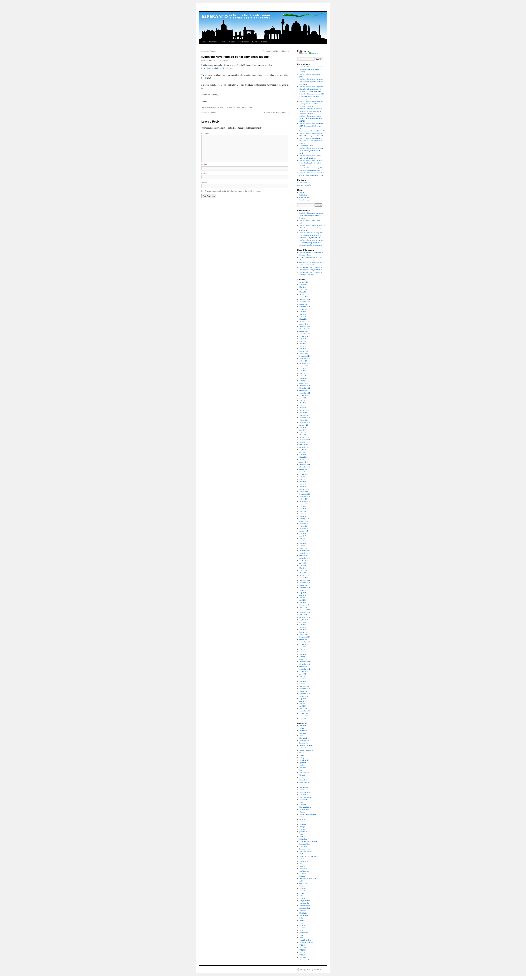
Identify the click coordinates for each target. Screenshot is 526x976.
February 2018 (304, 518)
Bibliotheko (303, 804)
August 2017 (303, 531)
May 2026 (302, 287)
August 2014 (303, 619)
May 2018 (302, 511)
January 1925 (303, 716)
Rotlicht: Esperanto (209, 51)
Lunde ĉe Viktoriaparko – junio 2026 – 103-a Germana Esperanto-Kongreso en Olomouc (312, 81)
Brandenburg (303, 861)
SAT (300, 881)
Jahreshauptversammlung (307, 785)
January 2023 (303, 383)
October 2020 (303, 444)
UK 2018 (302, 950)
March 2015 (303, 602)
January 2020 (303, 462)
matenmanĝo (303, 787)
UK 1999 (302, 957)
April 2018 (303, 514)
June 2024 (302, 341)
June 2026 (302, 284)
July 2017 (302, 533)
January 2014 (303, 634)
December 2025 (304, 299)
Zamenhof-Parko (304, 849)
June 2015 (302, 595)
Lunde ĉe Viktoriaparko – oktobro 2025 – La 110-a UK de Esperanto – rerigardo (311, 140)
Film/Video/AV (304, 772)
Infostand (302, 767)
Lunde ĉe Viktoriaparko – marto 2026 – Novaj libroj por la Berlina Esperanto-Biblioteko (311, 103)
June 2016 (302, 565)
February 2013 (304, 656)
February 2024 (304, 351)
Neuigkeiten (303, 913)
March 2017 (303, 543)
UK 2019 (302, 947)
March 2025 (303, 319)
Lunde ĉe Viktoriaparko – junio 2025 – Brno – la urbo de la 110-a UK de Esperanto (312, 162)
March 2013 (303, 654)
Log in (301, 192)
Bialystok (302, 923)
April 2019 (303, 484)
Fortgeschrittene (304, 900)
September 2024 (304, 334)
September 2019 (304, 472)
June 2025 (302, 311)
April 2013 (303, 652)
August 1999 (303, 713)
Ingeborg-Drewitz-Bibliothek (308, 856)
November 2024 (304, 329)
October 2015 (303, 585)
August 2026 (303, 282)
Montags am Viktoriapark (307, 814)
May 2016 (302, 568)
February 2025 (304, 321)
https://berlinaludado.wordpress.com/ (217, 68)
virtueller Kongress (305, 745)
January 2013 (303, 659)
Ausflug (302, 765)
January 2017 (303, 548)
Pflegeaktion (303, 780)
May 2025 (302, 314)
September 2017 (304, 528)
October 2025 (303, 304)
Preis (301, 937)
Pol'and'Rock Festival (306, 750)
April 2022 (303, 405)
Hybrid (301, 728)
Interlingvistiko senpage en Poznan (310, 270)
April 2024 (303, 346)
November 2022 (304, 388)
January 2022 (303, 412)
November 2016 (304, 553)
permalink (248, 107)
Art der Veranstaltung (306, 748)
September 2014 (304, 617)
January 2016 (303, 578)
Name (204, 164)
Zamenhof (302, 888)
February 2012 (304, 684)
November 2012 (304, 664)
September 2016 (304, 558)
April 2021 (303, 432)
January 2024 (303, 353)
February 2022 (304, 410)
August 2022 (303, 395)
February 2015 (304, 605)
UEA (301, 935)
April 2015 (303, 600)
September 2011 (304, 693)
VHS (301, 896)
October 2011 (303, 691)
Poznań (301, 920)
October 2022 (303, 390)
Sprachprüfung (304, 782)
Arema (301, 822)
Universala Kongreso (306, 942)
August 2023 (303, 366)
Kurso (301, 893)
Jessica (225, 60)
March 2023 (303, 378)
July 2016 (302, 563)
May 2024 (302, 343)
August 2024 (303, 336)
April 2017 (303, 541)
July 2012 (302, 674)
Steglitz (301, 854)
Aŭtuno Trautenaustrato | (307, 257)
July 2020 (302, 452)
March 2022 (303, 408)
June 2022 (302, 400)
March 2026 (303, 292)
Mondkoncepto (244, 41)
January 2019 (303, 491)
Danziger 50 (303, 827)
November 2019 (304, 467)
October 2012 (303, 666)
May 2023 (302, 373)
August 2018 (303, 504)
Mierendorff (303, 738)
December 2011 (304, 686)
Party (301, 777)
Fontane (302, 866)
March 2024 (303, 348)
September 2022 (304, 393)
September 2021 (304, 422)
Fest (300, 770)
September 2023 (304, 363)
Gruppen (302, 812)
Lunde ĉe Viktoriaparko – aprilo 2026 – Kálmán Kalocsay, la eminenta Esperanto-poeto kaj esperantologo (311, 96)
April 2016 (303, 570)
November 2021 (304, 417)
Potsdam (302, 876)
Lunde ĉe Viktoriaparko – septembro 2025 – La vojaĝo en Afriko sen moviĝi (311, 150)
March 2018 (303, 516)
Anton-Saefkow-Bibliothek (308, 841)
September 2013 (304, 642)
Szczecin (302, 925)
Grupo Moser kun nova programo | (310, 262)
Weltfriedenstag (304, 740)
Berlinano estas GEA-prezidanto (276, 51)
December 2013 (304, 637)
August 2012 (303, 671)
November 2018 (304, 496)
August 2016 (303, 560)
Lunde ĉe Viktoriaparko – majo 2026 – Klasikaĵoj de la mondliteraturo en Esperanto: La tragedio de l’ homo (312, 88)
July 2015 (302, 592)
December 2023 (304, 356)
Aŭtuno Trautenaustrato (307, 265)
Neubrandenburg (304, 905)
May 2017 (302, 538)
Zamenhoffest (303, 743)
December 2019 (304, 464)
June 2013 (302, 649)
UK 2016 (302, 955)
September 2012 (304, 669)
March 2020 (303, 457)
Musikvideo (303, 725)
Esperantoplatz (304, 809)
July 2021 (302, 427)
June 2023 (302, 371)
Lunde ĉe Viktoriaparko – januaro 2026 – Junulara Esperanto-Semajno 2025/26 (311, 118)
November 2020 (304, 442)
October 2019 (303, 469)
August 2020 (303, 449)
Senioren (302, 819)
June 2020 (302, 454)
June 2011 (302, 701)
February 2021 (304, 437)
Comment (205, 133)
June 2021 (302, 430)
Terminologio (303, 932)
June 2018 (302, 509)
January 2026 (303, 297)
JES (300, 863)
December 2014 (304, 610)
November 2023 (304, 358)
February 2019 (304, 489)
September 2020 (304, 447)
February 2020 (304, 459)
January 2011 (303, 708)
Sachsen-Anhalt (304, 908)
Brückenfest (303, 873)
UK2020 (302, 945)
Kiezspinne (303, 846)
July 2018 (302, 506)
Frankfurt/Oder (304, 871)
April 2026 (303, 289)
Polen (301, 918)
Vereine (232, 41)
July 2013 (302, 647)
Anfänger (302, 898)
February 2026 (304, 294)
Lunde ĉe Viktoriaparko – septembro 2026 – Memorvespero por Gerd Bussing (311, 69)
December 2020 (304, 440)
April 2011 (303, 706)
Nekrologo (302, 910)
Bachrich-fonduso (305, 940)
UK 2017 (302, 952)
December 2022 (304, 385)
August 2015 (303, 590)
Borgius (302, 886)
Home (204, 41)
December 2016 (304, 550)
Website (204, 182)
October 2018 (303, 499)
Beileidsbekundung (305, 797)
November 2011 (304, 688)
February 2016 (304, 575)
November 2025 (304, 302)
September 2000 (304, 711)
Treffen (224, 41)
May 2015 (302, 597)
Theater (301, 753)
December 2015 (304, 580)
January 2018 (303, 521)
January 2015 (303, 607)
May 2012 (302, 676)
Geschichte (303, 883)
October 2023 (303, 361)
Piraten (301, 834)
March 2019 (303, 486)
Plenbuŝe (302, 836)
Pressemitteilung (304, 792)
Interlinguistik (303, 915)
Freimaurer (303, 733)
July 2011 (302, 698)
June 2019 (302, 479)
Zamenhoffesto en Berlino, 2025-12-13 (312, 131)
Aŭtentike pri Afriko (306, 145)
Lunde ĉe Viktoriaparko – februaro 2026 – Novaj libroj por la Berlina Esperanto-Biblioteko (310, 111)
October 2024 (303, 331)
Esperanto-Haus (304, 844)
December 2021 (304, 415)
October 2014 (303, 615)
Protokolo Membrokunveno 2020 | (310, 252)
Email (204, 173)
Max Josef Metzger (305, 851)
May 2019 (302, 481)
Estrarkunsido (303, 760)
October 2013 (303, 639)
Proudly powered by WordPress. (310, 969)
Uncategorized (304, 960)
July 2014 (302, 622)
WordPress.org (304, 200)
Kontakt (255, 41)
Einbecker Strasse (305, 807)
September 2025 (304, 306)
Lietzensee (302, 817)
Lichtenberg (303, 839)
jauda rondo (303, 831)
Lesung (301, 758)
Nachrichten (213, 41)
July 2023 (302, 368)
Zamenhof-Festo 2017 (306, 274)
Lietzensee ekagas (305, 255)
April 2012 (303, 679)
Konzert (302, 775)
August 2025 (303, 309)
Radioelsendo (303, 794)
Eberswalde (303, 868)
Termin (301, 930)
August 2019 (303, 474)
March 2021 (303, 435)
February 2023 (304, 380)
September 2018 (304, 501)
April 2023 (303, 375)
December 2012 (304, 661)
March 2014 (303, 629)
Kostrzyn (302, 928)
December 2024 (304, 326)
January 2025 (303, 324)
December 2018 (304, 494)
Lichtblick (302, 824)
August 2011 (303, 696)
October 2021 (303, 420)
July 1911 (302, 718)
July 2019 (302, 477)
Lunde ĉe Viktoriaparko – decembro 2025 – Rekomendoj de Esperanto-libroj (311, 125)
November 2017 (304, 523)
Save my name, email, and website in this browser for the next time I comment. (234, 191)
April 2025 (303, 316)
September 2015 (304, 587)
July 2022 (302, 398)
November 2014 (304, 612)
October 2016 (303, 555)
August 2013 (303, 644)
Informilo (302, 891)
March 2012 (303, 681)
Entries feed (303, 195)
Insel (301, 735)
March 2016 (303, 573)
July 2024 (302, 339)
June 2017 (302, 536)
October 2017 (303, 526)
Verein (301, 859)
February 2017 (304, 546)
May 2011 (302, 703)
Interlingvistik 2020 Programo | (309, 267)
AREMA (302, 829)
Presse (264, 41)
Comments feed (304, 197)
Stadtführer (303, 730)
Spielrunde (224, 107)
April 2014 (303, 627)
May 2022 (302, 403)
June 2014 (302, 624)
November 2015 (304, 583)
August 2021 (303, 425)
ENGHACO (303, 799)
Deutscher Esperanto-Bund (308, 878)
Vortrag (301, 755)
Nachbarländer (304, 903)
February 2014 (304, 632)
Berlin (231, 107)
